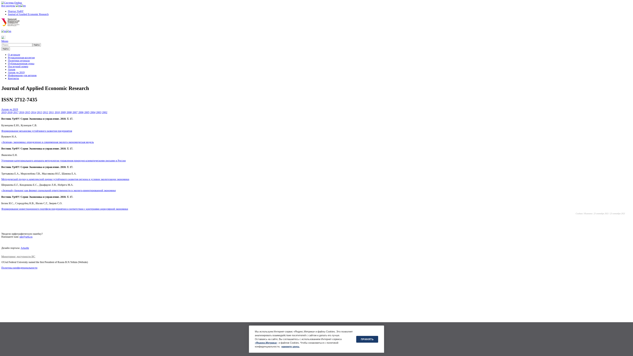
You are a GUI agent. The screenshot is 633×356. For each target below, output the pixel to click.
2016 (21, 112)
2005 (87, 112)
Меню (4, 41)
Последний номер (18, 66)
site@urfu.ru (25, 236)
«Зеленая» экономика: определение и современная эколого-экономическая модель (47, 142)
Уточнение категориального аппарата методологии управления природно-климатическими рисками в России (63, 160)
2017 (15, 112)
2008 (69, 112)
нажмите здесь (290, 346)
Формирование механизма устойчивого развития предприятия (36, 131)
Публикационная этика (21, 63)
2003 (98, 112)
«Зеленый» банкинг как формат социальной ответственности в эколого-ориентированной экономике (58, 190)
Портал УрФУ (16, 11)
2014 (33, 112)
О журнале (14, 54)
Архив (11, 69)
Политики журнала (19, 60)
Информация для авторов (22, 75)
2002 (104, 112)
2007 (75, 112)
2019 (4, 112)
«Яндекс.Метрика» (266, 342)
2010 (57, 112)
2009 (63, 112)
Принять (367, 339)
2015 (27, 112)
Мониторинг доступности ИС (18, 256)
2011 (51, 112)
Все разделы (8, 5)
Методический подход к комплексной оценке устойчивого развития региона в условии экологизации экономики (65, 179)
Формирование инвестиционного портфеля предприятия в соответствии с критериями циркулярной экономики (64, 209)
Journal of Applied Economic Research (28, 14)
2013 (39, 112)
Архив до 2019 (16, 72)
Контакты (13, 78)
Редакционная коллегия (21, 57)
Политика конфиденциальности (19, 267)
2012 (45, 112)
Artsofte (25, 248)
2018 (10, 112)
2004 (92, 112)
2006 (81, 112)
